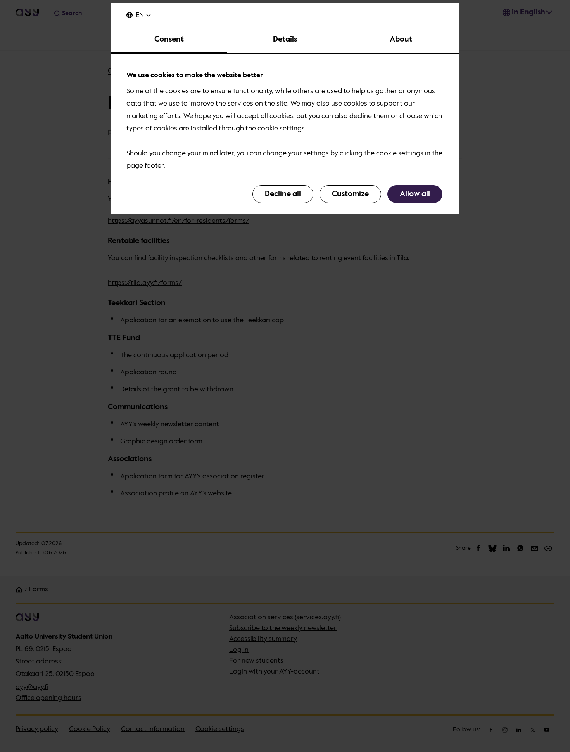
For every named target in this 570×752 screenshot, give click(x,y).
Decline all (283, 194)
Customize (350, 194)
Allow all (415, 194)
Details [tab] (285, 39)
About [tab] (401, 39)
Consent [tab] (169, 39)
